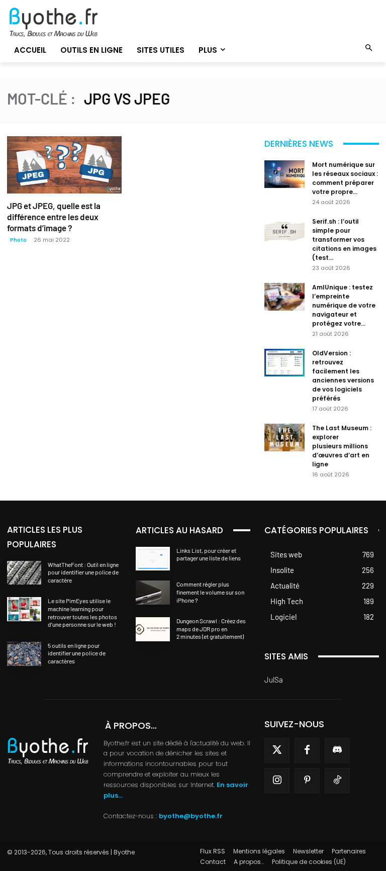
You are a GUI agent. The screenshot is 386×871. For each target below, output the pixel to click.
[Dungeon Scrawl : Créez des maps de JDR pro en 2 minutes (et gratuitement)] (153, 629)
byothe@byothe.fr (191, 816)
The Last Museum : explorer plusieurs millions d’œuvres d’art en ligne (341, 446)
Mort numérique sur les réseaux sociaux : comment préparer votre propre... (345, 178)
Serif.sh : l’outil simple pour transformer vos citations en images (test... (344, 239)
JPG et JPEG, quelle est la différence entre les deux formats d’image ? (54, 217)
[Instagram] (277, 780)
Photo (18, 240)
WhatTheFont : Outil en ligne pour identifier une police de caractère (83, 572)
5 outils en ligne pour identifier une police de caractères (77, 653)
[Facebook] (307, 750)
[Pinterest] (307, 780)
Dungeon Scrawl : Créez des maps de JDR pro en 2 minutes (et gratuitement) (211, 628)
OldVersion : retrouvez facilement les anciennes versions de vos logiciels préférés (343, 376)
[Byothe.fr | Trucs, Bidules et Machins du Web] (64, 22)
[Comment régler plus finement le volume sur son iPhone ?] (153, 592)
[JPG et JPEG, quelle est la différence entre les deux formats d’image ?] (64, 164)
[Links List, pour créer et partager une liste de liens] (153, 559)
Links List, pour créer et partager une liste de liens (208, 554)
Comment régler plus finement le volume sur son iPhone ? (210, 591)
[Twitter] (277, 750)
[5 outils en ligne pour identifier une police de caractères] (24, 654)
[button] (369, 48)
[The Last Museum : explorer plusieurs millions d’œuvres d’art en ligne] (284, 437)
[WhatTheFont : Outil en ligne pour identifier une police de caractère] (24, 573)
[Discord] (337, 750)
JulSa (273, 679)
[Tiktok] (337, 780)
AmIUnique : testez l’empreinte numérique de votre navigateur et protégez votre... (343, 305)
